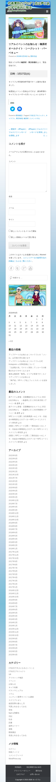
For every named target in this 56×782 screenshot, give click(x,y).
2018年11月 (14, 516)
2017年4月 (13, 577)
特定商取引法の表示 (34, 767)
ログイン (12, 749)
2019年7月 (13, 504)
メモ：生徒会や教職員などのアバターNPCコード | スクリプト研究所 (28, 419)
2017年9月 (13, 561)
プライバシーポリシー (22, 771)
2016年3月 (13, 619)
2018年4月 (13, 539)
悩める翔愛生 (14, 713)
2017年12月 (14, 552)
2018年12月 (14, 513)
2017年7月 (13, 568)
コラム (11, 694)
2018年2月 (13, 545)
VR (10, 674)
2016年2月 (13, 622)
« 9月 (11, 341)
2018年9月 (13, 523)
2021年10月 (14, 475)
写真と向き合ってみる (18, 707)
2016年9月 (13, 600)
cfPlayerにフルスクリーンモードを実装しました (37, 132)
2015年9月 (13, 639)
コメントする (35, 118)
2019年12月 (14, 500)
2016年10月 (14, 597)
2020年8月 (13, 488)
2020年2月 (13, 497)
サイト (11, 220)
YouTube (30, 268)
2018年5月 (13, 536)
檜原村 (26, 118)
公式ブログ (20, 774)
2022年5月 (13, 462)
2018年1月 (13, 549)
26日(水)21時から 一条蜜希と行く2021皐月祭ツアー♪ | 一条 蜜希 (28, 400)
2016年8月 (13, 603)
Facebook (11, 268)
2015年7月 (13, 645)
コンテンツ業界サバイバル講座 (21, 697)
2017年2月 (13, 584)
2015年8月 (13, 642)
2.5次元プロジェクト (37, 115)
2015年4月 (13, 655)
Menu (9, 11)
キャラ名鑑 (13, 687)
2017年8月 (13, 565)
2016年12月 (14, 590)
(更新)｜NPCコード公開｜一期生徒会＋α (25, 426)
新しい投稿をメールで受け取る (23, 237)
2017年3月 (13, 581)
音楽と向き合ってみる (18, 735)
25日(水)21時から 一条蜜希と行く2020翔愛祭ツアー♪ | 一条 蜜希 (28, 410)
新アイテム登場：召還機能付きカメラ (24, 397)
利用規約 (18, 767)
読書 (10, 723)
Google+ (24, 268)
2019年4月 (13, 507)
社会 (10, 719)
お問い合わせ (35, 774)
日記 (10, 716)
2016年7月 (13, 606)
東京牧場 (19, 118)
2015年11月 (14, 632)
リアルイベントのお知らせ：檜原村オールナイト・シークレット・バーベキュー (28, 48)
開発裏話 (19, 115)
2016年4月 (13, 616)
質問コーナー (14, 726)
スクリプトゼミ (15, 700)
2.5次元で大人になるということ (21, 668)
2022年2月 (13, 472)
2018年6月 (13, 532)
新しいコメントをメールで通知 (23, 231)
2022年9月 (13, 455)
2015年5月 (13, 651)
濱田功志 (33, 56)
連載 (10, 729)
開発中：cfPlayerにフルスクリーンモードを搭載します (18, 132)
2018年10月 (14, 520)
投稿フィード (14, 752)
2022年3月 (13, 468)
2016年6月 (13, 610)
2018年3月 (13, 542)
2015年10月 (14, 635)
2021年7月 (13, 478)
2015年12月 (14, 629)
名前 (10, 196)
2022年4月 (13, 465)
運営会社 (39, 771)
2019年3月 (13, 510)
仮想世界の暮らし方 (17, 703)
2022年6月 (13, 459)
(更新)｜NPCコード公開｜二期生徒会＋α (25, 436)
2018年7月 (13, 529)
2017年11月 (14, 555)
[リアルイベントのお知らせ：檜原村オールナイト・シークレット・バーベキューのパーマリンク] (28, 28)
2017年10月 (14, 558)
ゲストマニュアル (16, 690)
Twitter (17, 268)
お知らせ (12, 684)
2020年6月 (13, 491)
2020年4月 (13, 494)
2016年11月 (14, 593)
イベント (12, 681)
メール (11, 208)
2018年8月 (13, 526)
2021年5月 (13, 481)
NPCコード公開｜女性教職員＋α (22, 416)
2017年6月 (13, 571)
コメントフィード (16, 755)
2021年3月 (13, 484)
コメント (12, 161)
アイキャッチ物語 (16, 678)
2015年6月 (13, 648)
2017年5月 (13, 574)
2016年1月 (13, 626)
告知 (10, 710)
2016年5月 (13, 613)
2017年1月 (13, 587)
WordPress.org (15, 759)
